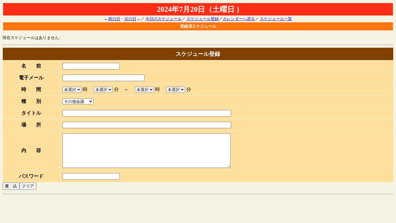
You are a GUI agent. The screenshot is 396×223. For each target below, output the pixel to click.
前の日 (114, 18)
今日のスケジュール (163, 18)
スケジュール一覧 (276, 18)
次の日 (130, 18)
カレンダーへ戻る (239, 18)
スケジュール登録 (203, 18)
